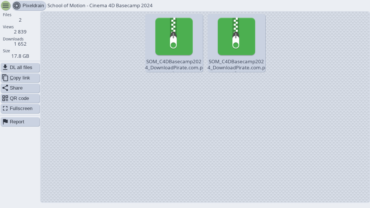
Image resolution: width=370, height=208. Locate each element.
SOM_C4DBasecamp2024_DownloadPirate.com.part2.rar (236, 65)
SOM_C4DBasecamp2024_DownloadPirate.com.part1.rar (174, 65)
